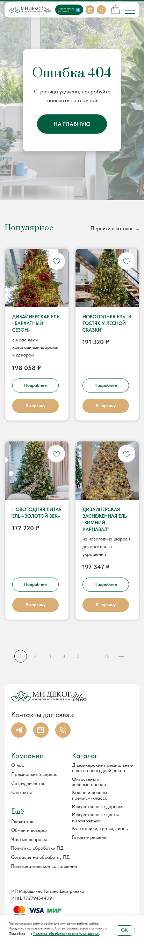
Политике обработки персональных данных (66, 933)
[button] (35, 821)
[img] (130, 10)
